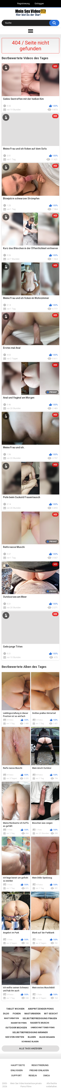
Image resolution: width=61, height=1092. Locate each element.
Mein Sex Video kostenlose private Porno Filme (26, 1085)
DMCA (46, 1075)
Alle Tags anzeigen (30, 1048)
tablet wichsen (15, 1009)
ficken (17, 1013)
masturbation (11, 1018)
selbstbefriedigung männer (30, 1032)
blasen (32, 1037)
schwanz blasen (30, 1041)
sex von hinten (14, 1037)
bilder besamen (47, 1037)
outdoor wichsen (16, 1027)
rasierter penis (19, 1023)
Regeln (33, 1075)
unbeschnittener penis (43, 1027)
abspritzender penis (41, 1008)
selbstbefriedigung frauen (40, 1018)
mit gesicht (51, 1013)
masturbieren (32, 1013)
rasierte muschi (39, 1023)
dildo (6, 1013)
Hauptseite (18, 1065)
